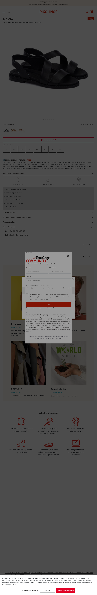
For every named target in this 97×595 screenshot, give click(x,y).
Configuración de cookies (30, 590)
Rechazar (48, 590)
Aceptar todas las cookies (65, 590)
